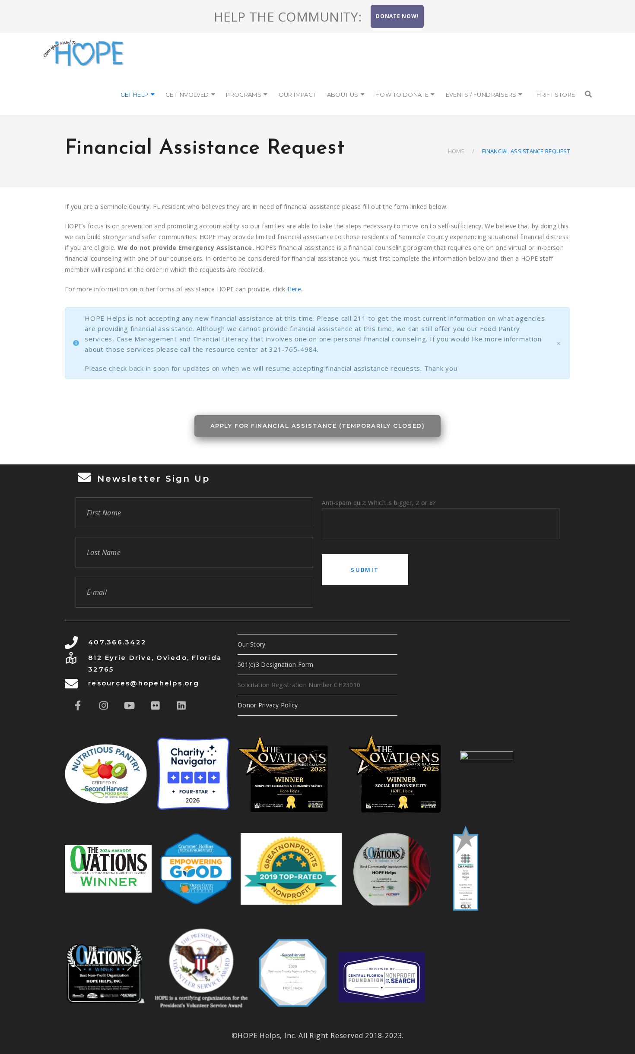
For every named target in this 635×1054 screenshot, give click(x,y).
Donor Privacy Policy (268, 705)
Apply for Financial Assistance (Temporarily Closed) (317, 425)
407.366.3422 (117, 642)
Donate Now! (397, 16)
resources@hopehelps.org (143, 683)
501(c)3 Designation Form (276, 664)
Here (294, 289)
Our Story (252, 644)
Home (456, 151)
